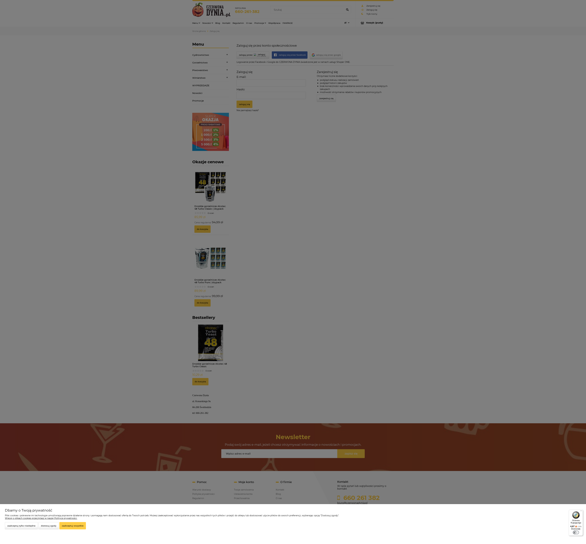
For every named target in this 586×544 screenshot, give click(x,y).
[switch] (576, 532)
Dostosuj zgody (48, 525)
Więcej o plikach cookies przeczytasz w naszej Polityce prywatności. (41, 518)
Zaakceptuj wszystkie (72, 525)
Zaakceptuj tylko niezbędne (21, 525)
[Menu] (581, 511)
